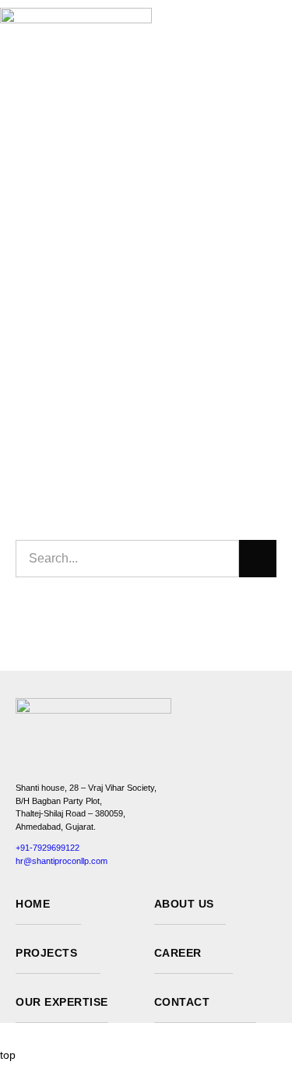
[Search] (257, 558)
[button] (288, 33)
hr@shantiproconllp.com (61, 861)
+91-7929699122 (47, 847)
